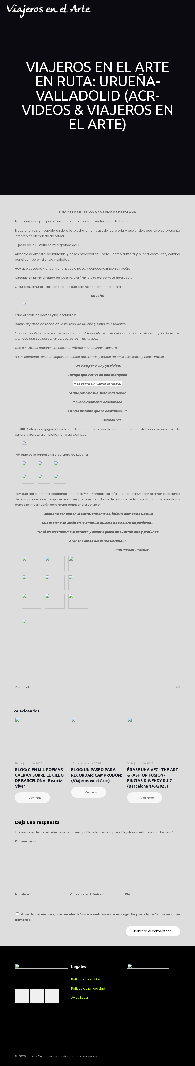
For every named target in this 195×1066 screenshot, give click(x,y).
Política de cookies (86, 979)
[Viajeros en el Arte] (49, 10)
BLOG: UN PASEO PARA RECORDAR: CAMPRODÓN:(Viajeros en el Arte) (96, 775)
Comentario (25, 841)
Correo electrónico (87, 894)
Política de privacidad (88, 988)
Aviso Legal (79, 997)
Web (129, 894)
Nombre (23, 894)
